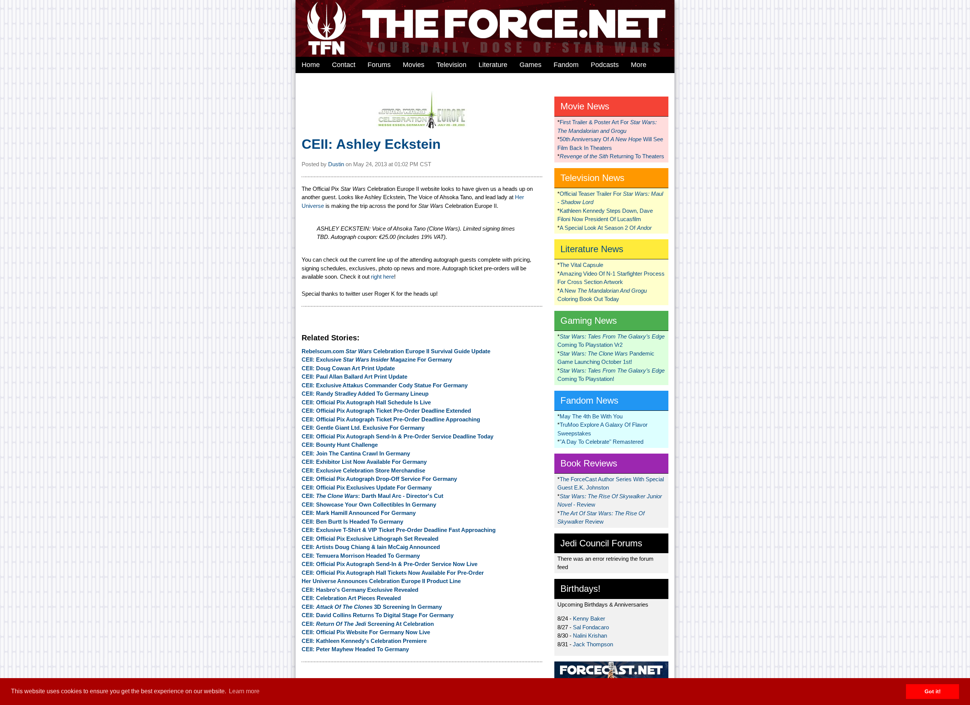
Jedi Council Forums (601, 543)
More (638, 65)
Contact (343, 65)
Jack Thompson (593, 644)
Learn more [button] (244, 691)
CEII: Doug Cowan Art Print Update (348, 368)
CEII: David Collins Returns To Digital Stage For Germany (378, 615)
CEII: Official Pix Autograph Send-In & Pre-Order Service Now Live (389, 564)
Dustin (336, 164)
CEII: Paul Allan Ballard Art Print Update (354, 376)
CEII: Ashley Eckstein (371, 144)
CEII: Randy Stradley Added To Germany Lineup (365, 393)
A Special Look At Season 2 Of (606, 228)
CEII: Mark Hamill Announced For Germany (359, 513)
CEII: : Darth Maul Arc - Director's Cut (372, 496)
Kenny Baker (589, 618)
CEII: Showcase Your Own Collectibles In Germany (369, 504)
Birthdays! (580, 588)
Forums (379, 65)
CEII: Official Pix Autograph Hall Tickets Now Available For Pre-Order (393, 572)
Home (311, 65)
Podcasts (605, 65)
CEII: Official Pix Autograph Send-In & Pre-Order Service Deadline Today (397, 436)
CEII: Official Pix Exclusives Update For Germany (367, 487)
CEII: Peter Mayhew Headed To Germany (355, 649)
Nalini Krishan (590, 635)
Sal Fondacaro (591, 627)
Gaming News (588, 320)
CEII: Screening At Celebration (368, 624)
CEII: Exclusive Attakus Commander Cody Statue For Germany (385, 385)
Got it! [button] (933, 691)
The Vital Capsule (581, 265)
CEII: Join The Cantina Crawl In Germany (356, 453)
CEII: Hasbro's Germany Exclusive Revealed (360, 589)
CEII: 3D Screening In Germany (372, 607)
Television (451, 65)
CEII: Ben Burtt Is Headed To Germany (352, 521)
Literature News (591, 249)
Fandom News (589, 400)
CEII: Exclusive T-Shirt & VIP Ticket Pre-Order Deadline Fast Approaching (399, 530)
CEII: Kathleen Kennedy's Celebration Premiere (364, 641)
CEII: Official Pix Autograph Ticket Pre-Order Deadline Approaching (391, 419)
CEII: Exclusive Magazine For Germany (377, 359)
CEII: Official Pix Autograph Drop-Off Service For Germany (379, 479)
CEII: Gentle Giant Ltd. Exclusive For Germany (363, 427)
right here (382, 276)
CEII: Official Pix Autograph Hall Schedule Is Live (366, 402)
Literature (493, 65)
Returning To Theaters (612, 156)
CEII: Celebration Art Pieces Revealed (351, 598)
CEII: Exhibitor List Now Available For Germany (364, 462)
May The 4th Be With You (591, 416)
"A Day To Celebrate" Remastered (601, 441)
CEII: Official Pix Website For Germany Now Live (366, 632)
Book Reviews (588, 463)
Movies (413, 65)
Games (530, 65)
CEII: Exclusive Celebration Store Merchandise (363, 470)
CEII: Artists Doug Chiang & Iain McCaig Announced (371, 547)
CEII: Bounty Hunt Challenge (340, 444)
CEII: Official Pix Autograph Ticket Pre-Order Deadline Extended (386, 410)
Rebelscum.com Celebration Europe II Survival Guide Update (396, 351)
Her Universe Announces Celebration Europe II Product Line (381, 581)
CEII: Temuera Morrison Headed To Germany (361, 555)
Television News (592, 178)
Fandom (566, 65)
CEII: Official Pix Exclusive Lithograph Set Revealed (370, 538)
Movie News (584, 106)
